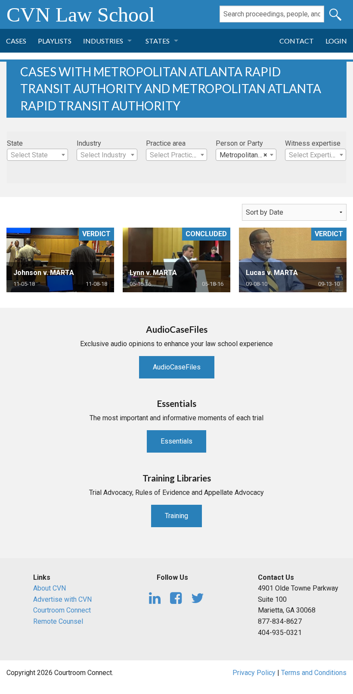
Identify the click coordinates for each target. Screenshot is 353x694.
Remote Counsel (58, 621)
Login (336, 41)
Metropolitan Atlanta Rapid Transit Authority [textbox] (248, 155)
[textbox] (37, 155)
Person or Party (239, 143)
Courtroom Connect (62, 610)
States (158, 41)
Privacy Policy (254, 673)
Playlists (54, 41)
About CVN (49, 588)
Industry (89, 143)
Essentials (176, 441)
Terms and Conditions (314, 673)
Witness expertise (313, 143)
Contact (296, 41)
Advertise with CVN (62, 599)
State (15, 143)
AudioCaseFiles (177, 367)
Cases (16, 41)
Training (176, 516)
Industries (103, 41)
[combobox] (37, 155)
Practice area (166, 143)
